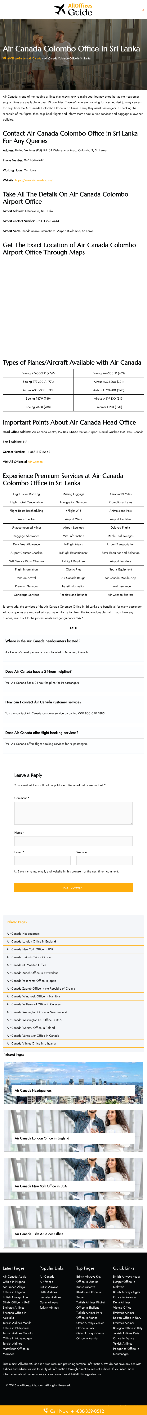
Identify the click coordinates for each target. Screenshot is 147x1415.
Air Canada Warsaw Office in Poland (31, 1028)
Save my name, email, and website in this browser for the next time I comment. (68, 871)
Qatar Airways (49, 1302)
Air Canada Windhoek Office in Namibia (33, 996)
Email (19, 852)
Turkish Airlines (49, 1307)
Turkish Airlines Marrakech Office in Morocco (16, 1348)
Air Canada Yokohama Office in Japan (31, 980)
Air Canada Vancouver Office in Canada (33, 1035)
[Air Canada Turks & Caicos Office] (73, 1226)
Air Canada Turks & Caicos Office (29, 957)
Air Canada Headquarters (23, 933)
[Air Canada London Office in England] (73, 1131)
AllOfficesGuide (16, 58)
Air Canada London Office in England (31, 941)
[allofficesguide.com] (73, 9)
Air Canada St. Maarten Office (26, 965)
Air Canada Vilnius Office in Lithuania (31, 1043)
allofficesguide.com (29, 1385)
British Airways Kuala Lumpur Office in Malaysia (126, 1281)
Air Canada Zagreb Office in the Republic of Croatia (41, 988)
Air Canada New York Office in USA (30, 949)
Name (19, 832)
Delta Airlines (48, 1292)
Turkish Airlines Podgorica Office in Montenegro (126, 1348)
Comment (21, 798)
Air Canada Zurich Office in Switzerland (33, 973)
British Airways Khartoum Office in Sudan (88, 1292)
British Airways (49, 1287)
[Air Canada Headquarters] (73, 1083)
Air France (46, 1282)
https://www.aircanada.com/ (33, 180)
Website (81, 852)
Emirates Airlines (50, 1297)
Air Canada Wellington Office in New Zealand (37, 1012)
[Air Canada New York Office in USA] (73, 1178)
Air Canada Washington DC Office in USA (34, 1020)
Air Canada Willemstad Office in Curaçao (34, 1004)
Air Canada (34, 58)
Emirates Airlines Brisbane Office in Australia (14, 1312)
